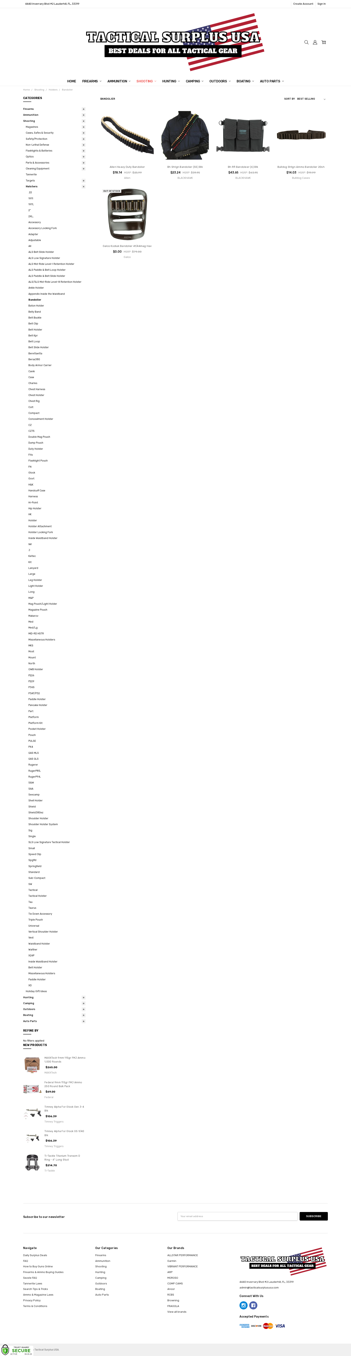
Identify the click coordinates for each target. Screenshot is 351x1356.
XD (30, 985)
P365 (31, 687)
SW (30, 884)
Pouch (32, 735)
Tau (30, 902)
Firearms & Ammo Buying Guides (43, 1272)
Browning (173, 1300)
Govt (31, 478)
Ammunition (117, 81)
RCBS (170, 1294)
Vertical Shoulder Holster (43, 931)
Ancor (171, 1289)
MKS (30, 645)
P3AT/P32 (34, 693)
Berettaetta (35, 353)
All (29, 246)
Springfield (34, 866)
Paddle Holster (37, 699)
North (31, 663)
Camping (193, 81)
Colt (30, 407)
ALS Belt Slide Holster (41, 252)
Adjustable (34, 240)
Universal (33, 925)
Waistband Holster (39, 943)
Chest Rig (34, 401)
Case (31, 377)
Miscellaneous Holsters (41, 639)
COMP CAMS (175, 1283)
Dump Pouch (35, 442)
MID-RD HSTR (36, 633)
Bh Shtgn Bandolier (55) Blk (185, 166)
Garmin (171, 1260)
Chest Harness (36, 389)
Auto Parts (270, 81)
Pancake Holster (37, 705)
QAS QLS (33, 758)
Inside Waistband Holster (42, 538)
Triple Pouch (35, 919)
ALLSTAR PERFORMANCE (182, 1255)
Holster (32, 520)
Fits (30, 454)
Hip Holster (34, 508)
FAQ (25, 1260)
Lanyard (33, 568)
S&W (31, 782)
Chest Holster (36, 395)
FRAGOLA (173, 1306)
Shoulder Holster (38, 818)
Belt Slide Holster (38, 347)
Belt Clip (33, 323)
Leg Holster (35, 580)
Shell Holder (35, 800)
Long (31, 591)
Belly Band (34, 311)
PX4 (30, 746)
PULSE (32, 741)
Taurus (32, 908)
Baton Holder (36, 305)
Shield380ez (35, 812)
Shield (32, 806)
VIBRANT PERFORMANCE (182, 1266)
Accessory (34, 222)
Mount (32, 657)
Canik (31, 371)
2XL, (31, 216)
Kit (29, 562)
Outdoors (218, 81)
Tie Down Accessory (40, 913)
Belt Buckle (34, 317)
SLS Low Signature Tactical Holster (49, 842)
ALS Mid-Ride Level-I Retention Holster (51, 264)
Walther (32, 949)
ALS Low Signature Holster (44, 258)
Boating (244, 81)
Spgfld (32, 860)
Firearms (90, 81)
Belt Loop (34, 341)
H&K (30, 484)
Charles (32, 383)
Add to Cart (127, 145)
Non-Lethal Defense (37, 144)
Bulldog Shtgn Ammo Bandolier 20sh (301, 166)
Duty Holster (35, 448)
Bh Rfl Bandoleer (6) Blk (243, 166)
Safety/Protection (36, 138)
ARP (170, 1272)
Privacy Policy (32, 1300)
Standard (34, 872)
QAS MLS (33, 753)
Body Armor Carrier (40, 365)
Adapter (33, 234)
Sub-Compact (36, 878)
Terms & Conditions (35, 1306)
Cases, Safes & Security (40, 132)
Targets (30, 180)
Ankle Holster (36, 287)
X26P (31, 955)
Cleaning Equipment (37, 168)
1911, (31, 204)
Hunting (169, 81)
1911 (30, 198)
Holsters (32, 186)
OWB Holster (35, 669)
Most (31, 651)
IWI (30, 544)
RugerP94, (34, 776)
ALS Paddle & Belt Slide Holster (46, 276)
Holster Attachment (40, 526)
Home (71, 81)
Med (30, 621)
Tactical (33, 890)
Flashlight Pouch (38, 460)
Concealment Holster (40, 419)
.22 (30, 192)
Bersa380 (34, 359)
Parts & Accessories (37, 162)
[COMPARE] (147, 121)
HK (29, 514)
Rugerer (33, 764)
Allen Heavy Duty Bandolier (127, 166)
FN (29, 466)
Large (31, 574)
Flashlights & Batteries (39, 150)
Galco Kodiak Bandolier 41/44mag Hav (127, 246)
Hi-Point (33, 502)
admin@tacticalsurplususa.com (259, 1287)
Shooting (145, 81)
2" (29, 210)
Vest (31, 937)
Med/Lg (33, 627)
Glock (31, 472)
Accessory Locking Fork (42, 228)
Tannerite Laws (32, 1283)
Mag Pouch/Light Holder (42, 603)
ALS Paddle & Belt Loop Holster (47, 269)
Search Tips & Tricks (35, 1289)
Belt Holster (35, 329)
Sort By (289, 98)
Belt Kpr (33, 335)
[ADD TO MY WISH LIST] (147, 127)
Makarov (33, 615)
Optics (30, 156)
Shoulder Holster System (43, 824)
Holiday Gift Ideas (36, 991)
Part (30, 711)
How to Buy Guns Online (38, 1266)
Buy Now (127, 154)
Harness (33, 496)
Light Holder (35, 586)
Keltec (32, 556)
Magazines (32, 126)
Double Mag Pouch (39, 436)
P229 (31, 681)
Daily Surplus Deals (35, 1255)
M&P (31, 598)
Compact (33, 413)
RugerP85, (34, 770)
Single (32, 836)
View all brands (176, 1311)
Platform (33, 717)
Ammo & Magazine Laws (38, 1294)
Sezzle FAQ (30, 1277)
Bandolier (34, 299)
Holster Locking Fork (40, 532)
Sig (30, 830)
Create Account (303, 3)
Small (31, 848)
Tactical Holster (37, 896)
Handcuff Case (36, 490)
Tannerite (31, 174)
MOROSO (172, 1277)
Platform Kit (35, 723)
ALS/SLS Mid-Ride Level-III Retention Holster (54, 281)
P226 (31, 675)
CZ (30, 425)
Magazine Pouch (37, 609)
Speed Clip (34, 854)
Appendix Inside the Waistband (46, 293)
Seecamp (34, 794)
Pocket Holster (37, 729)
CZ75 (31, 431)
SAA (30, 788)
